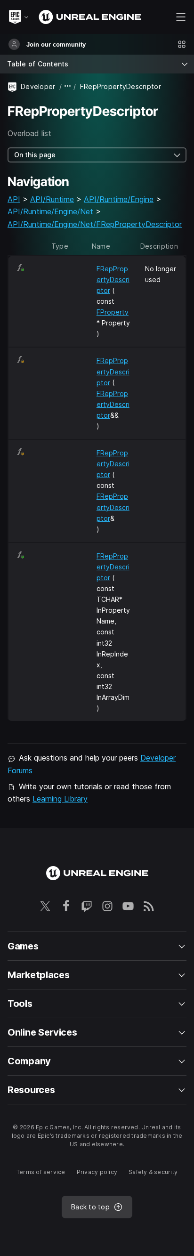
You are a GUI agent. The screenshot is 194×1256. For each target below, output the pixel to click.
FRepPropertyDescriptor (113, 279)
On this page (35, 155)
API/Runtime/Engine (119, 199)
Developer (38, 86)
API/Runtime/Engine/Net (50, 211)
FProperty (113, 312)
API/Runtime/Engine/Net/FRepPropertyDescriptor (95, 224)
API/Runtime (52, 199)
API (14, 199)
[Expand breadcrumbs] (67, 86)
